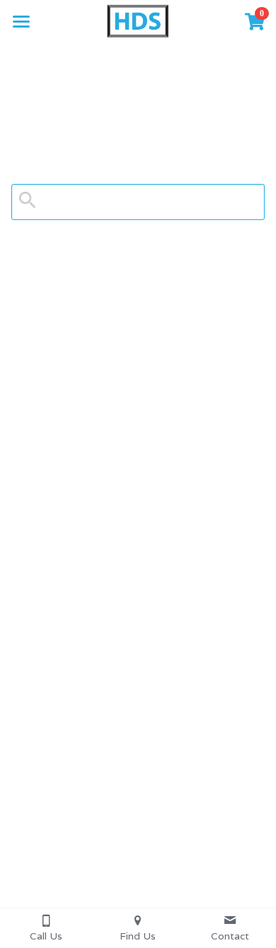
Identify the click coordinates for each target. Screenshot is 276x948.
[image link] (138, 20)
